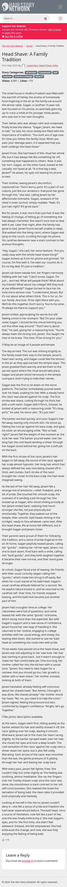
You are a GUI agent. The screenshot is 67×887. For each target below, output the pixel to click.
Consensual (44, 72)
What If (39, 76)
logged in (27, 861)
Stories (29, 46)
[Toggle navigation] (60, 7)
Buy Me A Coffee (13, 36)
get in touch (54, 29)
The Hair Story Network (12, 46)
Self (55, 72)
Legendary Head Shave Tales (42, 65)
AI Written (31, 72)
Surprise (7, 76)
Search (45, 19)
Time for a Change (23, 76)
